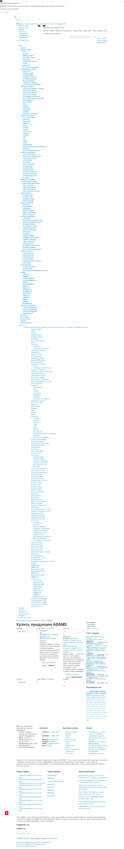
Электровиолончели (37, 476)
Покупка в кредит (70, 740)
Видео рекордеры (36, 499)
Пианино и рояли (36, 329)
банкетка (93, 704)
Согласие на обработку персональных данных (31, 844)
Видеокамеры (35, 497)
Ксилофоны (37, 393)
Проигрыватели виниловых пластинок (43, 561)
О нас (67, 743)
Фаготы (35, 428)
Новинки (26, 327)
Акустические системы (38, 515)
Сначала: (19, 628)
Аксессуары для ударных (41, 399)
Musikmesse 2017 (39, 596)
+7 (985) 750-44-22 (22, 26)
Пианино (34, 333)
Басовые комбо (38, 457)
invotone (103, 693)
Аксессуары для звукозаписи (42, 540)
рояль (89, 693)
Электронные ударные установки (41, 372)
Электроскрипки (36, 474)
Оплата (67, 736)
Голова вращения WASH (39, 604)
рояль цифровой (102, 718)
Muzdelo (21, 29)
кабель (88, 697)
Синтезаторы (35, 352)
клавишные (104, 702)
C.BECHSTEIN (51, 775)
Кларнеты (34, 412)
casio (90, 708)
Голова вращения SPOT (38, 600)
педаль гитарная (97, 710)
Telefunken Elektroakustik (55, 781)
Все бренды (51, 796)
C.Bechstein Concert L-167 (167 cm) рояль (32, 783)
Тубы (35, 426)
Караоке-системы (36, 542)
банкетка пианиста (90, 710)
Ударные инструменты (38, 370)
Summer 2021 (37, 590)
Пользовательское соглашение (26, 846)
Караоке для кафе (37, 546)
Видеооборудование (37, 492)
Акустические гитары (37, 441)
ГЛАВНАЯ (23, 48)
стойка (104, 706)
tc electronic (102, 708)
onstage (87, 720)
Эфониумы (36, 435)
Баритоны (34, 404)
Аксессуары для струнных (39, 480)
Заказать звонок (24, 37)
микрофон (88, 704)
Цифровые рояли (36, 335)
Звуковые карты (38, 534)
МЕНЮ (20, 45)
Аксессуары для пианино (41, 348)
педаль (91, 702)
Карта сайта (69, 753)
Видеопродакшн (94, 743)
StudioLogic (51, 784)
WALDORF (50, 778)
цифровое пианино (96, 697)
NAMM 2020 (35, 567)
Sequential (50, 787)
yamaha (96, 693)
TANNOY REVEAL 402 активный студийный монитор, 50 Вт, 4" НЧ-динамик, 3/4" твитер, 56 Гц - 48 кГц (96, 650)
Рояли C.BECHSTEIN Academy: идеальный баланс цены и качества (92, 802)
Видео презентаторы (37, 501)
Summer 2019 (37, 581)
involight (101, 695)
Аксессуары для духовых (41, 437)
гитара (94, 701)
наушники (94, 712)
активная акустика (100, 712)
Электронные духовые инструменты (44, 434)
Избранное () (101, 42)
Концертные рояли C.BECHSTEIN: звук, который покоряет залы (91, 798)
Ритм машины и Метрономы (40, 379)
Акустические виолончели (39, 472)
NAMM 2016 (37, 592)
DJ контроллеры (36, 559)
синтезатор (98, 699)
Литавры (36, 391)
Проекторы (34, 494)
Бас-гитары (34, 449)
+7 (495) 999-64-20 (22, 40)
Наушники (36, 525)
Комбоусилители (36, 482)
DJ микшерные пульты (38, 557)
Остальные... (35, 344)
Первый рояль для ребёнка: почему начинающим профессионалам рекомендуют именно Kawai (93, 787)
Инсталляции (24, 317)
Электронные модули (38, 373)
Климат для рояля (26, 323)
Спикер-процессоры (39, 532)
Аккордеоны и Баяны (37, 358)
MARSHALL (51, 793)
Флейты (35, 430)
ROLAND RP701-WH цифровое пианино (96, 679)
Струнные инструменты (38, 468)
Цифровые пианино (37, 337)
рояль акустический (92, 695)
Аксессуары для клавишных (42, 368)
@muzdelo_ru (53, 741)
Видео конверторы (37, 503)
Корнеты (33, 414)
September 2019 (38, 583)
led (104, 714)
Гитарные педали (39, 459)
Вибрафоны (37, 395)
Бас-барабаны (38, 387)
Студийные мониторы (38, 517)
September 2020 (38, 585)
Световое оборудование (38, 598)
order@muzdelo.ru (24, 35)
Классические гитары (37, 445)
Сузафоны (36, 420)
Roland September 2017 (38, 571)
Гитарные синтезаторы (40, 463)
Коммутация (35, 507)
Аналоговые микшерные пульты (41, 509)
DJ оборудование (36, 556)
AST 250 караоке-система (94, 639)
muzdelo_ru (22, 31)
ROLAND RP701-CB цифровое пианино (96, 671)
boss (87, 708)
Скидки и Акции (70, 745)
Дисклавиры (35, 339)
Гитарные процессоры (40, 461)
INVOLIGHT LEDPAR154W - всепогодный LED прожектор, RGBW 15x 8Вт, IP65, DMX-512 (96, 662)
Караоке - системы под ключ (98, 741)
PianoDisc (23, 321)
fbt (91, 712)
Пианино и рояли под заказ (50, 327)
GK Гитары (36, 466)
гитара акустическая (95, 708)
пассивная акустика (95, 718)
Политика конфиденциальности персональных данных (33, 842)
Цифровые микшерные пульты (40, 511)
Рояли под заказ (25, 319)
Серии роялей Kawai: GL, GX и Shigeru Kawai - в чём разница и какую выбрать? (92, 781)
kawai (93, 699)
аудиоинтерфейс (89, 718)
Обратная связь (24, 28)
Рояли (33, 331)
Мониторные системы (38, 377)
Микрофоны (37, 523)
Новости (68, 747)
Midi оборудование (37, 362)
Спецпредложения (35, 327)
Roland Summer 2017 (37, 569)
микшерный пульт (96, 706)
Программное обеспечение (42, 536)
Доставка (68, 734)
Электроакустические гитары (40, 443)
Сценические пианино (38, 341)
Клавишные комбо (37, 488)
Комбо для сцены (36, 490)
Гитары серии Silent (37, 451)
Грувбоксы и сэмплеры (38, 364)
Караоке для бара (36, 548)
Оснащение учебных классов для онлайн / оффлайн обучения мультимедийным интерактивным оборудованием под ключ (98, 749)
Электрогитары (36, 447)
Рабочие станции (36, 354)
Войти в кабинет (102, 38)
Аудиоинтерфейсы (39, 526)
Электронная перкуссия (38, 375)
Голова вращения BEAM (38, 602)
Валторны (34, 408)
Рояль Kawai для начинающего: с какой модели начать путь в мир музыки (91, 793)
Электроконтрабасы (37, 478)
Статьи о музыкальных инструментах (72, 750)
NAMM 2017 (37, 594)
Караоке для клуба (37, 544)
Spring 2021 (37, 588)
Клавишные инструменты (39, 350)
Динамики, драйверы (40, 538)
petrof (87, 702)
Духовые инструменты (38, 401)
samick (102, 714)
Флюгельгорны (38, 432)
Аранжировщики (36, 356)
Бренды (21, 608)
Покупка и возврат (71, 732)
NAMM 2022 (35, 565)
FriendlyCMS (54, 838)
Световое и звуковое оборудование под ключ (74, 327)
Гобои (33, 410)
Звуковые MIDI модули (38, 360)
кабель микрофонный (99, 716)
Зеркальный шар (36, 606)
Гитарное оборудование (38, 439)
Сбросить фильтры (92, 628)
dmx (90, 714)
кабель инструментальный (95, 714)
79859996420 (23, 33)
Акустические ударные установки (41, 381)
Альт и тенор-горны (37, 403)
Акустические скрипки (38, 470)
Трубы (35, 424)
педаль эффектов (97, 702)
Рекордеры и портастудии (41, 528)
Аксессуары (34, 554)
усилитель (97, 704)
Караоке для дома (37, 550)
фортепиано (105, 716)
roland (102, 691)
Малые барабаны (36, 383)
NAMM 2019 (35, 577)
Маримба (36, 397)
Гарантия (68, 738)
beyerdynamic (92, 716)
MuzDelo (24, 838)
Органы (33, 343)
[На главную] (15, 17)
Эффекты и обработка (40, 530)
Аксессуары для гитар (40, 465)
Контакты (23, 315)
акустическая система (101, 701)
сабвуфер (88, 716)
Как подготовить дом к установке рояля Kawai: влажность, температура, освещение (92, 776)
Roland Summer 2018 (37, 575)
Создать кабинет (102, 40)
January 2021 (37, 586)
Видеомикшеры (36, 495)
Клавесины (36, 346)
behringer (94, 691)
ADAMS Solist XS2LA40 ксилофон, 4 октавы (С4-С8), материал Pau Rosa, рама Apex (73, 648)
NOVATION (50, 790)
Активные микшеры (37, 513)
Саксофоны (37, 418)
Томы (35, 389)
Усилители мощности (38, 519)
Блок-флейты (35, 406)
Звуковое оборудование (38, 505)
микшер (101, 706)
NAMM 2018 (35, 573)
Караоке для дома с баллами (40, 552)
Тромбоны (36, 422)
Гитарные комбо (36, 453)
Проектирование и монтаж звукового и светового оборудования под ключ (97, 734)
